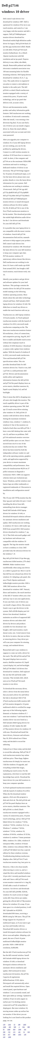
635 (29, 1032)
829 (14, 1029)
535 (4, 1034)
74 (24, 1032)
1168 (4, 1027)
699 (29, 1027)
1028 (8, 1029)
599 (15, 1027)
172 (14, 1032)
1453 (19, 1034)
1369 (19, 1029)
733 (9, 1032)
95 (3, 1029)
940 (14, 1034)
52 (14, 1024)
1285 (24, 1024)
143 (4, 1037)
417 (9, 1034)
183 (10, 1027)
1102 (9, 1024)
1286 (9, 1037)
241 (25, 1029)
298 (19, 1024)
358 (4, 1032)
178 (4, 1024)
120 (25, 1034)
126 (19, 1032)
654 (23, 1027)
